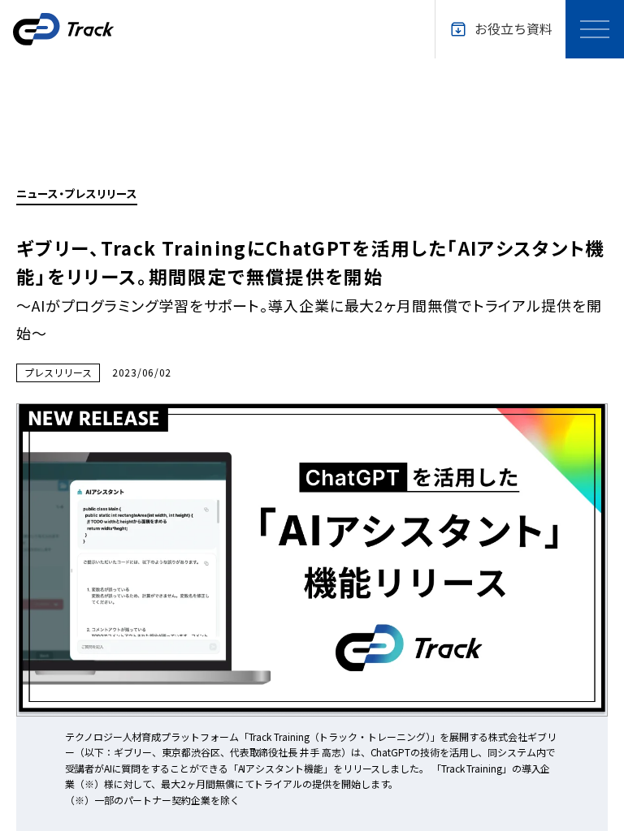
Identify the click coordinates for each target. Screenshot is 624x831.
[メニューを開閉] (595, 29)
